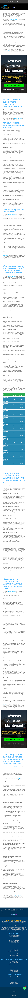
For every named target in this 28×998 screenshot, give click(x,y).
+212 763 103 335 (7, 911)
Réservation (14, 994)
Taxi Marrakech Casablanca (14, 935)
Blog (14, 992)
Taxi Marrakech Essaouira (14, 940)
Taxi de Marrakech (13, 19)
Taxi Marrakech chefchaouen (14, 951)
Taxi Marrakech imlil (14, 954)
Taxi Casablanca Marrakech (14, 936)
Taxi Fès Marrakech (14, 949)
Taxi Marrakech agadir (14, 937)
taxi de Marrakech (12, 214)
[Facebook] (12, 914)
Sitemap (14, 995)
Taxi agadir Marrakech (14, 939)
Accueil (14, 991)
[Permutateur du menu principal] (25, 7)
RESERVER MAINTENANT (14, 85)
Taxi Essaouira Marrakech (14, 941)
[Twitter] (14, 914)
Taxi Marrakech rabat (14, 950)
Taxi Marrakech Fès (14, 948)
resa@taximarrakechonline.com (19, 911)
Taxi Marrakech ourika (14, 955)
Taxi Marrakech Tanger (14, 953)
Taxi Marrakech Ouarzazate (14, 942)
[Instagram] (16, 914)
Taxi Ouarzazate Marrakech (14, 946)
